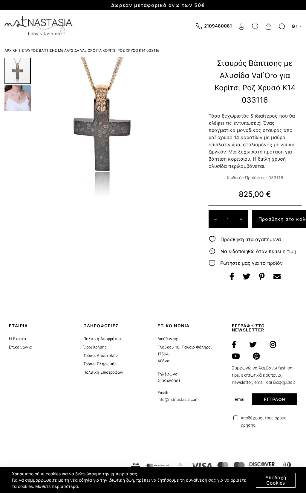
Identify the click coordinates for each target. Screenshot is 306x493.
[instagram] (273, 344)
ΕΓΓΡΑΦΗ (274, 399)
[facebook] (234, 344)
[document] (153, 480)
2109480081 (168, 380)
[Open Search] (282, 26)
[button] (17, 97)
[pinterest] (256, 356)
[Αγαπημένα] (255, 26)
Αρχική (11, 50)
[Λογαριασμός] (241, 26)
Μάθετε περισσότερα (56, 486)
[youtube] (236, 356)
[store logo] (38, 26)
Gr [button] (295, 26)
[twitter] (253, 344)
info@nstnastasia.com (177, 399)
